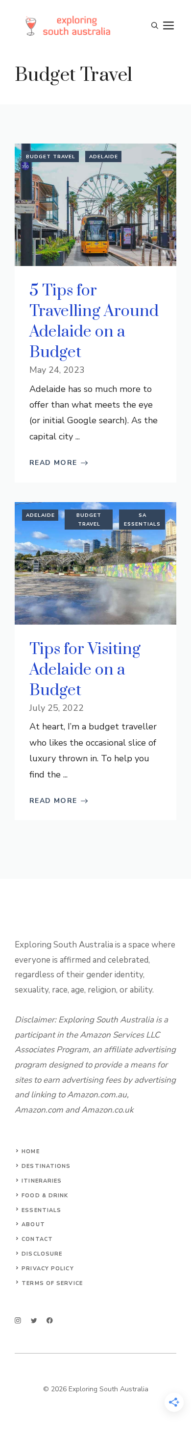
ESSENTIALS (41, 1210)
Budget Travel (50, 156)
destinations (46, 1166)
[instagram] (18, 1320)
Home (30, 1151)
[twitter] (34, 1320)
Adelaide (103, 156)
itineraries (42, 1181)
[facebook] (50, 1320)
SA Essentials (142, 520)
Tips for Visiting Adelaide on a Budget (85, 670)
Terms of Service (52, 1283)
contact (37, 1239)
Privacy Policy (47, 1268)
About (33, 1224)
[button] (155, 26)
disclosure (42, 1254)
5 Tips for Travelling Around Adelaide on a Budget (94, 322)
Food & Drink (45, 1195)
